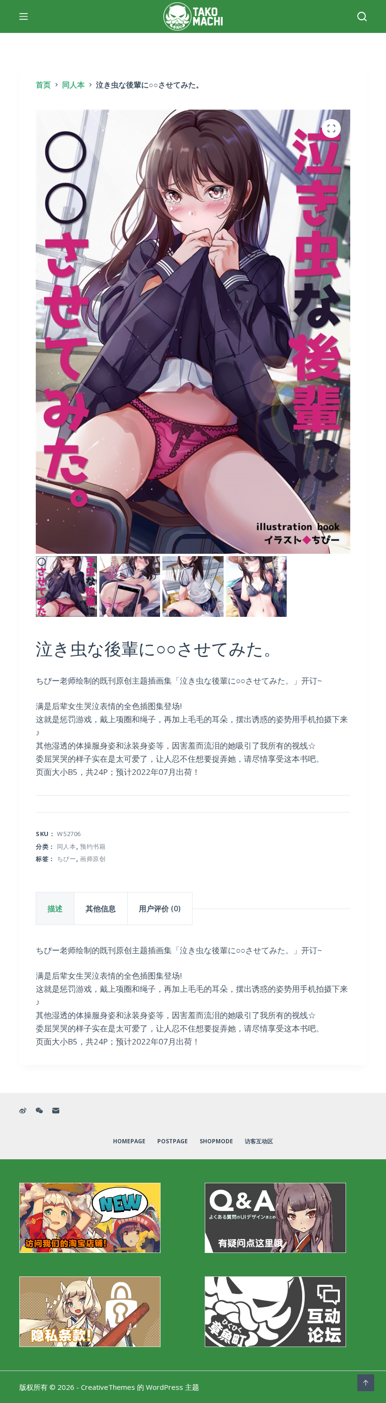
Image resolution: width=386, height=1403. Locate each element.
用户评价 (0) (160, 908)
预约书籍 (93, 846)
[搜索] (362, 16)
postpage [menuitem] (172, 1141)
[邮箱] (55, 1110)
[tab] (55, 908)
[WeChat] (39, 1110)
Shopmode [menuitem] (216, 1141)
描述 (55, 908)
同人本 (66, 846)
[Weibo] (22, 1110)
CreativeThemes (108, 1387)
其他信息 (101, 908)
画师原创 (93, 858)
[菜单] (23, 16)
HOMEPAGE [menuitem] (129, 1141)
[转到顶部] (365, 1382)
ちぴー (66, 858)
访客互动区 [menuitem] (259, 1141)
